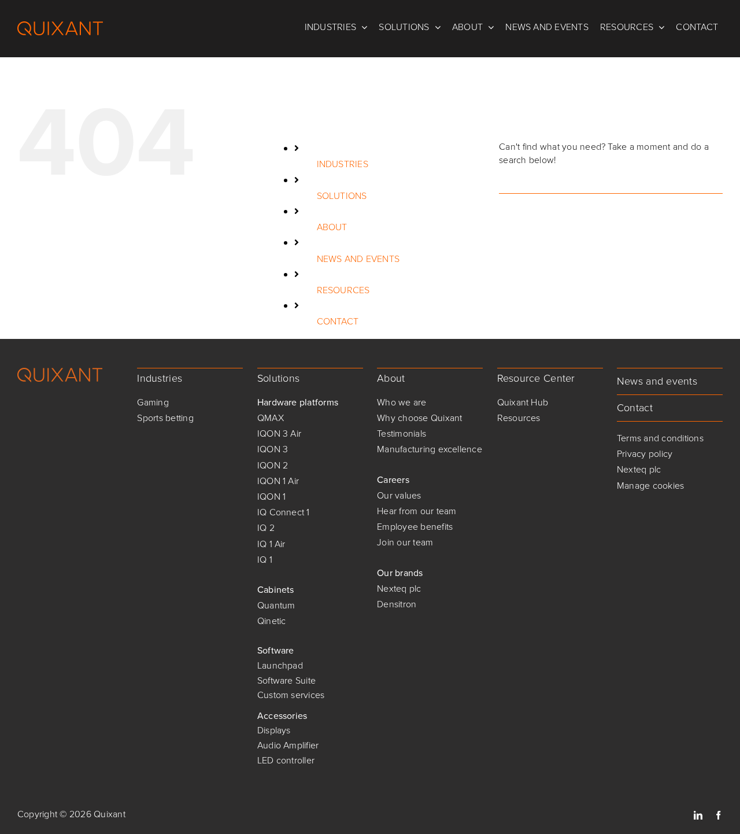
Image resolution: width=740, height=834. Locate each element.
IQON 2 (272, 465)
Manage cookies (650, 485)
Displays (274, 730)
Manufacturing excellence (429, 449)
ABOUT (332, 227)
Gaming (152, 402)
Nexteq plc (399, 588)
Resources (519, 418)
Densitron (396, 604)
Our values (399, 495)
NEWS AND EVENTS (358, 258)
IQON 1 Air (278, 481)
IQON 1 (271, 496)
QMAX (270, 418)
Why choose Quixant (419, 418)
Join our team (405, 542)
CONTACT (338, 321)
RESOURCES (343, 290)
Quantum (276, 605)
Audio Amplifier (288, 745)
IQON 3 (272, 449)
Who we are (401, 402)
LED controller (285, 760)
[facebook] (718, 815)
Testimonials (401, 433)
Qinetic (271, 621)
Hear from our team (416, 511)
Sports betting (165, 418)
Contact (635, 407)
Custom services (291, 695)
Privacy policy (644, 453)
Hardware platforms (297, 402)
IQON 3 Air (279, 433)
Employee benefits (415, 526)
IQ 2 (266, 527)
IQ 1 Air (271, 544)
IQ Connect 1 (283, 512)
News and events (657, 381)
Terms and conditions (660, 438)
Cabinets (275, 589)
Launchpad (280, 665)
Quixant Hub (523, 402)
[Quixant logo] (60, 372)
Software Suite (286, 680)
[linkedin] (698, 815)
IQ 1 (264, 559)
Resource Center (536, 378)
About (391, 378)
